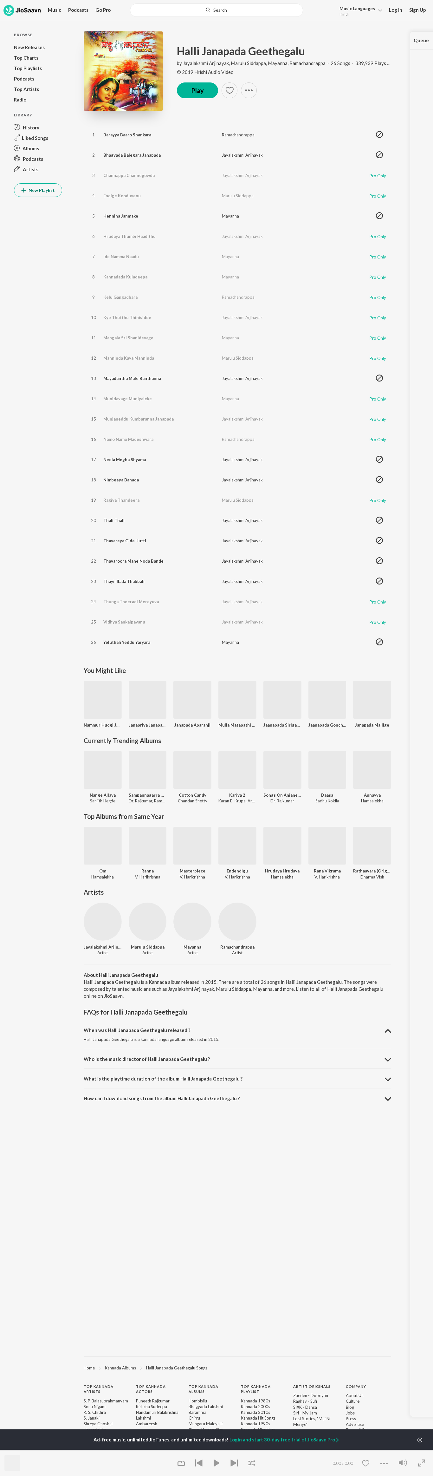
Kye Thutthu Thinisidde (127, 317)
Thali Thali (114, 520)
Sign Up (417, 10)
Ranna (147, 870)
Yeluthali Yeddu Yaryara (126, 642)
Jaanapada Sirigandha (282, 725)
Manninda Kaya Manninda (128, 358)
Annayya (372, 795)
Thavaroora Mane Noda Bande (133, 561)
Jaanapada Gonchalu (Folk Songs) (327, 725)
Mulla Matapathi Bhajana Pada (237, 725)
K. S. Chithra (95, 1412)
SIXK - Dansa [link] (305, 1407)
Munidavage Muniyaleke (127, 398)
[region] (237, 1367)
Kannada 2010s (255, 1412)
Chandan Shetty (192, 800)
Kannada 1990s (255, 1423)
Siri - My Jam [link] (305, 1412)
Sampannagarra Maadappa (148, 795)
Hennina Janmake (120, 216)
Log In (395, 10)
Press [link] (351, 1418)
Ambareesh (146, 1423)
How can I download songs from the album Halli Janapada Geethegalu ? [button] (162, 1098)
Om (102, 870)
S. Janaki (92, 1417)
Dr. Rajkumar (140, 800)
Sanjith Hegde (102, 800)
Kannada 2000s (255, 1406)
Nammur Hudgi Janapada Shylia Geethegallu (103, 725)
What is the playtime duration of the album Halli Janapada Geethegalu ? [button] (163, 1078)
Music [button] (54, 10)
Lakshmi (143, 1417)
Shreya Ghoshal (98, 1423)
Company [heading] (356, 1386)
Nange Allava (103, 795)
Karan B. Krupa (232, 800)
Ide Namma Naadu (121, 256)
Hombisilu (198, 1400)
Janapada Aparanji (192, 725)
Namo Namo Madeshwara (128, 439)
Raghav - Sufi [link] (305, 1401)
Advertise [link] (355, 1424)
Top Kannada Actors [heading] (151, 1389)
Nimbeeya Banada (121, 479)
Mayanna (278, 63)
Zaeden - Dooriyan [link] (310, 1395)
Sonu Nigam (95, 1406)
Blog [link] (350, 1407)
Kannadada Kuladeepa (125, 276)
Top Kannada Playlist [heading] (256, 1389)
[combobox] (216, 10)
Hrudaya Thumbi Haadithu (129, 236)
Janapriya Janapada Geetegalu (148, 725)
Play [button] (197, 90)
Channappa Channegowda (129, 175)
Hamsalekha (372, 800)
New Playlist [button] (41, 190)
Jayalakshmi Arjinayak (206, 63)
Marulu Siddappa (248, 63)
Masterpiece (192, 870)
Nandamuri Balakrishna (157, 1412)
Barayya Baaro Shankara (127, 134)
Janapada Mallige (372, 725)
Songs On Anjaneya (282, 795)
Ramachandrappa (307, 63)
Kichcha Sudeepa (151, 1406)
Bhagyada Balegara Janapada (132, 155)
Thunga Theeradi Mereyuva (131, 601)
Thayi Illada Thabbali (124, 581)
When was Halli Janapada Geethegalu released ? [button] (137, 1030)
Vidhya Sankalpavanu (124, 621)
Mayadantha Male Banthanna (132, 378)
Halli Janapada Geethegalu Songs (176, 1367)
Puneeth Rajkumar (153, 1400)
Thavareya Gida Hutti (124, 540)
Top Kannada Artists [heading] (98, 1389)
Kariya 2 (237, 795)
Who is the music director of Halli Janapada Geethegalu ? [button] (147, 1059)
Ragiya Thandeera (121, 500)
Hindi (344, 14)
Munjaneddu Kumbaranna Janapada (138, 418)
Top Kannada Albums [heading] (203, 1389)
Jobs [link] (350, 1412)
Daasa (327, 795)
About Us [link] (354, 1395)
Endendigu (237, 870)
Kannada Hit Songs (258, 1417)
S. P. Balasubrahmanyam (106, 1400)
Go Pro (103, 10)
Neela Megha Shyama (124, 459)
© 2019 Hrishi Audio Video (205, 72)
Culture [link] (352, 1401)
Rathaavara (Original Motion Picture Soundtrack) (372, 870)
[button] (359, 11)
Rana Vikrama (327, 870)
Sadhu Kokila (327, 800)
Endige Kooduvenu (122, 195)
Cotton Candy (192, 795)
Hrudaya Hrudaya (282, 870)
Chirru (194, 1417)
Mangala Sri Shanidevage (128, 337)
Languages (357, 8)
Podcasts (78, 10)
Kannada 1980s (255, 1400)
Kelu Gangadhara (120, 297)
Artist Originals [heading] (312, 1386)
